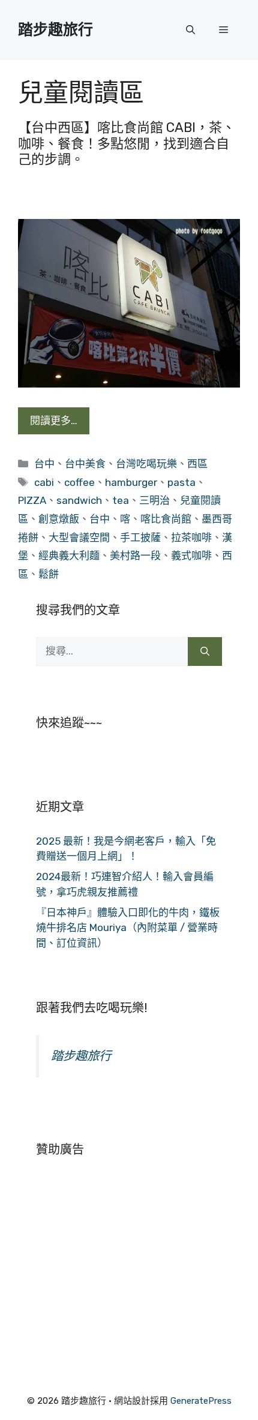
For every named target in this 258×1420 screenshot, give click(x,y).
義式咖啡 (191, 556)
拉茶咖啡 (191, 538)
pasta (181, 482)
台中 (44, 464)
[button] (190, 30)
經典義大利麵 (69, 556)
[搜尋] (205, 651)
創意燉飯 (58, 519)
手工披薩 (140, 538)
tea (120, 500)
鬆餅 (48, 574)
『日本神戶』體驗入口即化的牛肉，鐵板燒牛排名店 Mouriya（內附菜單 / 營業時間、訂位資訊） (128, 927)
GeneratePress (201, 1400)
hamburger (131, 482)
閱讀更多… (53, 421)
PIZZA (32, 500)
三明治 (154, 500)
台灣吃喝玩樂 (146, 464)
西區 (197, 464)
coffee (79, 482)
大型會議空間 (79, 538)
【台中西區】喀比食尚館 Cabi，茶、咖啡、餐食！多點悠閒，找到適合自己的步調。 (126, 143)
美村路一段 (135, 556)
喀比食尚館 (165, 519)
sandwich (79, 500)
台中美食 (85, 464)
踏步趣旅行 (55, 29)
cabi (44, 482)
